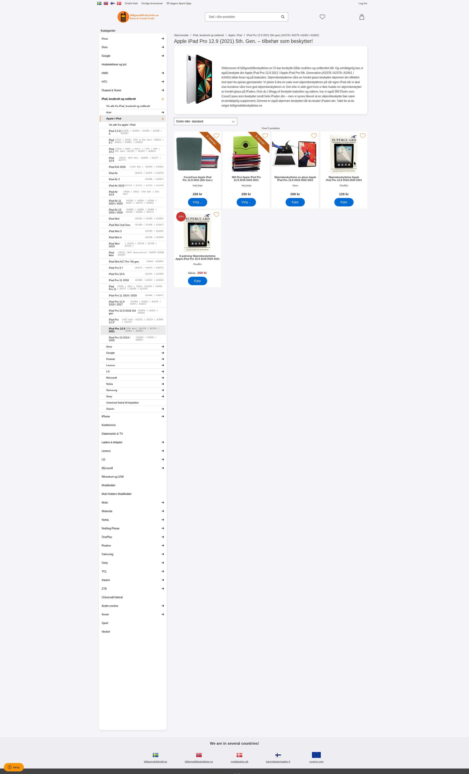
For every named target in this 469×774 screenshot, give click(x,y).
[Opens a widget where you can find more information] (14, 767)
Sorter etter (189, 121)
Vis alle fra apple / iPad (122, 124)
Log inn (363, 3)
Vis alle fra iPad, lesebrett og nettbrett (128, 106)
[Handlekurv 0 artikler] (362, 17)
